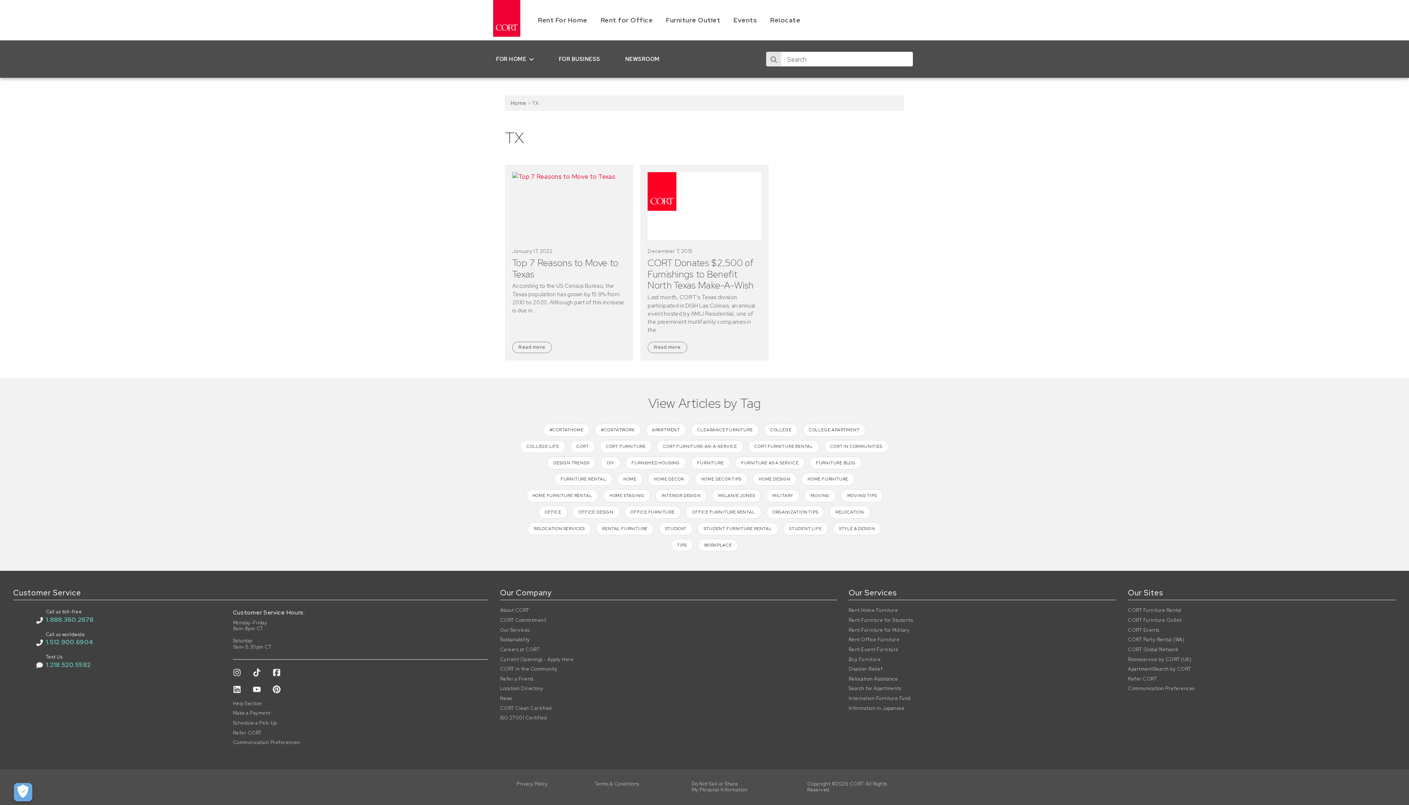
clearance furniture (725, 429)
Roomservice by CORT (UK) (1159, 660)
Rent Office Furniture (874, 640)
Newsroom (642, 58)
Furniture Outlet (693, 20)
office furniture (653, 512)
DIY (610, 462)
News (506, 698)
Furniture (710, 462)
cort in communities (856, 446)
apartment (666, 429)
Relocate (785, 20)
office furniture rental (723, 512)
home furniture (828, 479)
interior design (681, 495)
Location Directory (521, 689)
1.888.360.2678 (70, 620)
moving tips (862, 495)
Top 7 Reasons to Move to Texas (565, 268)
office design (596, 512)
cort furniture (626, 446)
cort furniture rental (783, 446)
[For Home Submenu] (533, 59)
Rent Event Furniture (874, 650)
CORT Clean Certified (526, 708)
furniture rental (583, 479)
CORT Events (1143, 630)
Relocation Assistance (873, 679)
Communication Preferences (266, 743)
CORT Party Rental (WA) (1156, 640)
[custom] (237, 672)
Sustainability (515, 640)
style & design (857, 528)
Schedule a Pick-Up (255, 723)
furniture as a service (770, 462)
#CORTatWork (618, 429)
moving (820, 495)
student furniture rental (738, 528)
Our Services (515, 630)
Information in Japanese (877, 708)
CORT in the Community (529, 669)
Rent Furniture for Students (881, 620)
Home (518, 102)
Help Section (247, 704)
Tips (682, 545)
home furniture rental (562, 495)
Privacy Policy (532, 784)
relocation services (559, 528)
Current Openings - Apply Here (537, 660)
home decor (669, 479)
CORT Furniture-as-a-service (700, 446)
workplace (718, 545)
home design (774, 479)
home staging (626, 495)
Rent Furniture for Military (879, 630)
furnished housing (655, 462)
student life (805, 528)
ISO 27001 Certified (523, 718)
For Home (511, 58)
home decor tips (721, 479)
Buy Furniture (865, 660)
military (782, 495)
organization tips (795, 512)
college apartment (834, 429)
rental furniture (625, 528)
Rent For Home (562, 20)
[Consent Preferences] (23, 792)
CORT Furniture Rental (1155, 610)
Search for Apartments (875, 689)
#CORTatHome (567, 429)
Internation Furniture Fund (880, 698)
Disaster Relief (866, 669)
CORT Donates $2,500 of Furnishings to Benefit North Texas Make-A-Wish (701, 274)
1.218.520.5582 (68, 665)
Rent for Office (627, 20)
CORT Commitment (523, 620)
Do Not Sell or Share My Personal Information (720, 787)
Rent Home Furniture (873, 610)
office (553, 512)
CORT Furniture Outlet (1155, 620)
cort (582, 446)
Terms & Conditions (617, 784)
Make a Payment (252, 713)
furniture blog (836, 462)
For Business (579, 58)
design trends (571, 462)
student (676, 528)
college (781, 429)
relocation (849, 512)
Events (745, 20)
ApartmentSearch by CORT (1159, 669)
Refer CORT (247, 733)
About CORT (514, 610)
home (630, 479)
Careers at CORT (520, 650)
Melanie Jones (736, 495)
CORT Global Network (1153, 650)
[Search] (774, 59)
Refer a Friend (517, 679)
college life (543, 446)
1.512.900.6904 (69, 642)
